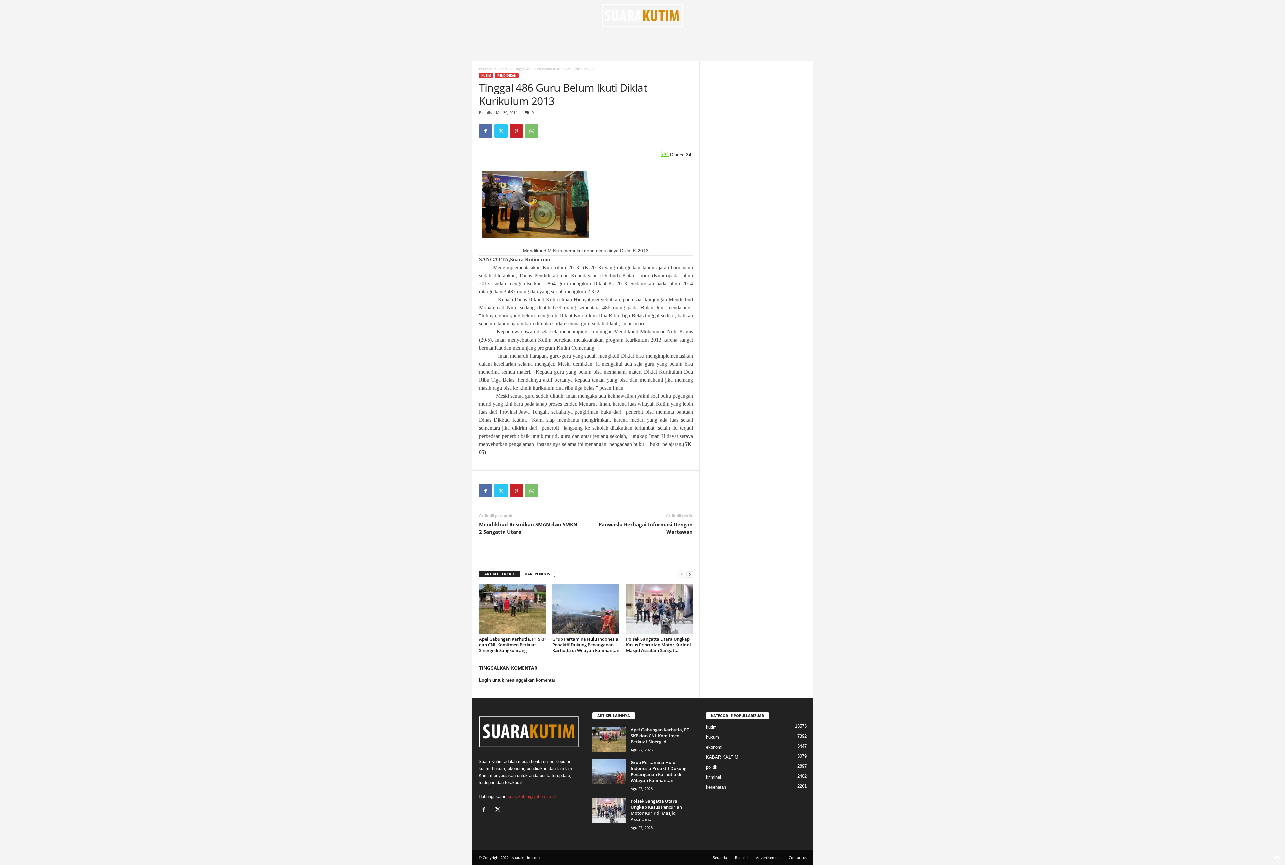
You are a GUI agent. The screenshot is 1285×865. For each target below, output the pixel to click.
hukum (712, 737)
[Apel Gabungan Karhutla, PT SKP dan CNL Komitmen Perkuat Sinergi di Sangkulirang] (512, 609)
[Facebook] (485, 131)
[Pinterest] (516, 131)
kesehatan (716, 787)
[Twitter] (501, 131)
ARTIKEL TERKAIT (499, 573)
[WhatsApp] (531, 131)
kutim (503, 68)
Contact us (798, 857)
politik (711, 767)
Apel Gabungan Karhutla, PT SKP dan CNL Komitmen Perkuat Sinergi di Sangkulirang (512, 644)
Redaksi (741, 857)
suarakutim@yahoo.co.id (532, 796)
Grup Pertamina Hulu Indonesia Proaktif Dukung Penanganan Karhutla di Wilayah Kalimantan (585, 644)
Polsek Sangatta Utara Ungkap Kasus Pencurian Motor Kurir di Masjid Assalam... (656, 810)
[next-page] (689, 574)
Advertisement (768, 857)
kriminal (713, 777)
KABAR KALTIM (722, 757)
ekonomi (714, 747)
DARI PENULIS (537, 573)
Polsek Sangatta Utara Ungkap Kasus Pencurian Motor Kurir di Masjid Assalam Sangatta (658, 644)
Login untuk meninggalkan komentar (517, 680)
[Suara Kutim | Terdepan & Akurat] (642, 15)
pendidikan (506, 75)
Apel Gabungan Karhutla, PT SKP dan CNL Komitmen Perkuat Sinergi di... (660, 736)
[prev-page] (681, 574)
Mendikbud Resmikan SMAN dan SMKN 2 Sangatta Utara (528, 528)
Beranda (485, 68)
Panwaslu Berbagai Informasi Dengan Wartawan (646, 528)
